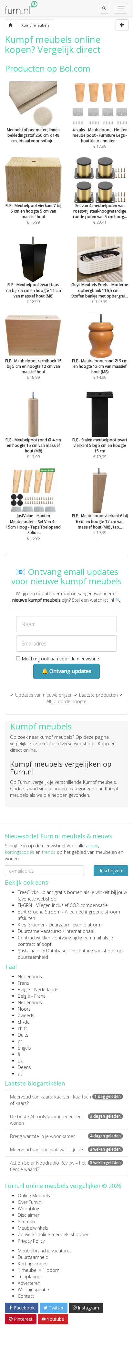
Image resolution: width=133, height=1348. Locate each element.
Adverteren (29, 1283)
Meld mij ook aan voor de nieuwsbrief (60, 659)
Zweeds (26, 1015)
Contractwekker (34, 938)
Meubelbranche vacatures (45, 1251)
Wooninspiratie (33, 1289)
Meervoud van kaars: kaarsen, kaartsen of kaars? (65, 1100)
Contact (26, 1296)
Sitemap (26, 1221)
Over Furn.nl (30, 1202)
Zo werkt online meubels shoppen (53, 1234)
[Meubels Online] (10, 25)
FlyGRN (25, 905)
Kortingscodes (32, 1264)
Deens (24, 1067)
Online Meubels (34, 1195)
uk (20, 1061)
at (20, 1074)
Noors (24, 1009)
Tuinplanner (30, 1276)
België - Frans (32, 996)
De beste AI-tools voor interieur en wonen (65, 1119)
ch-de (24, 1022)
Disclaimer (28, 1215)
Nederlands (30, 976)
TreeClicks (28, 892)
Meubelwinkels (33, 1228)
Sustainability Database (42, 950)
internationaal (80, 931)
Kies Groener (31, 925)
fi (19, 1054)
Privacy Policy (31, 1241)
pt (20, 1041)
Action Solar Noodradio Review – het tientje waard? (65, 1166)
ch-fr (22, 1028)
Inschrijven (111, 870)
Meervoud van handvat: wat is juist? (65, 1149)
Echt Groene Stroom (39, 912)
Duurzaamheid (33, 1257)
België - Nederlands (38, 989)
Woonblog (28, 1208)
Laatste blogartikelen (35, 1083)
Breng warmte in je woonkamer (65, 1136)
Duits (23, 1035)
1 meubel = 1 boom (38, 1270)
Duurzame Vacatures (39, 931)
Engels (24, 1048)
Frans (23, 983)
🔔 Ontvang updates (66, 671)
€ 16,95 (33, 527)
